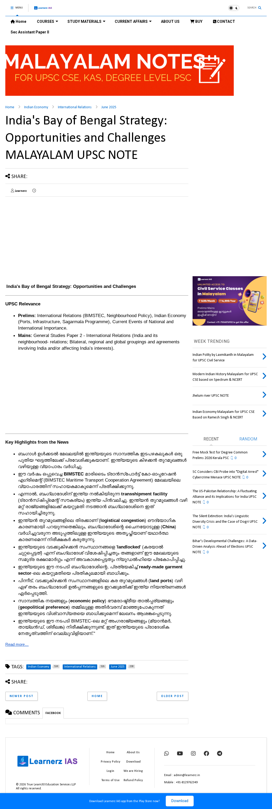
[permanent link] (34, 191)
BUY (198, 21)
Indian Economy (36, 107)
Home (20, 21)
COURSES (45, 21)
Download (179, 801)
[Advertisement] (50, 238)
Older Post (172, 696)
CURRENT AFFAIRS (131, 21)
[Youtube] (180, 754)
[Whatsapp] (166, 754)
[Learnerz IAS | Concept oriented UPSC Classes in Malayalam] (43, 10)
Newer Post (21, 696)
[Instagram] (193, 754)
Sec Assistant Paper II (30, 32)
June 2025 (108, 107)
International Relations (75, 107)
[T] (219, 754)
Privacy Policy (110, 761)
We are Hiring (133, 771)
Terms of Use (110, 780)
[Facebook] (206, 754)
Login (110, 771)
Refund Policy (133, 780)
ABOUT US (170, 21)
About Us (133, 752)
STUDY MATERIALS (84, 21)
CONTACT (225, 21)
